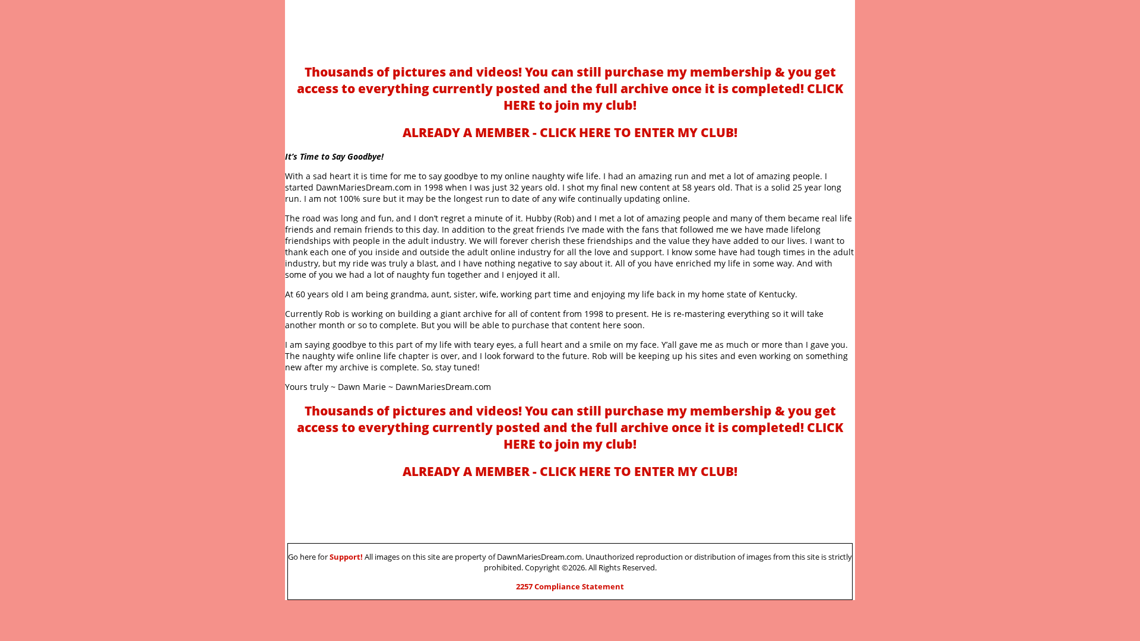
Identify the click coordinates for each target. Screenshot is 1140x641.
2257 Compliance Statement (570, 586)
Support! (346, 556)
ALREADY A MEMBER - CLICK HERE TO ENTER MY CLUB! (570, 132)
